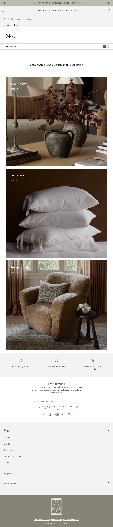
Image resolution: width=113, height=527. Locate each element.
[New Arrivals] (56, 121)
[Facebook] (69, 414)
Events (7, 444)
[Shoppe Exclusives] (56, 305)
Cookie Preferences (71, 519)
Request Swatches (12, 456)
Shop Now (69, 3)
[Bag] (109, 10)
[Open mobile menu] (3, 10)
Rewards (8, 450)
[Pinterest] (63, 414)
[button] (56, 430)
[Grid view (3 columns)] (108, 46)
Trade (6, 462)
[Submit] (4, 19)
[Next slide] (108, 3)
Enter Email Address (43, 398)
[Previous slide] (4, 3)
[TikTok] (50, 414)
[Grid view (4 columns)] (104, 46)
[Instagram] (44, 414)
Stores (7, 437)
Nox (16, 25)
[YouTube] (57, 414)
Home (8, 25)
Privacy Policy (56, 519)
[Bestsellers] (56, 213)
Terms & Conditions (42, 519)
